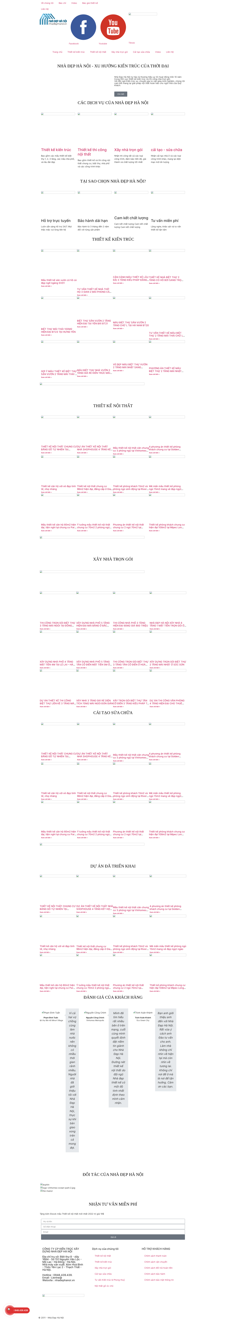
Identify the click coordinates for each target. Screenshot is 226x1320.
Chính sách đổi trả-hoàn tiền (158, 1268)
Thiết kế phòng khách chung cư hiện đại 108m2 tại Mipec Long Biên (167, 527)
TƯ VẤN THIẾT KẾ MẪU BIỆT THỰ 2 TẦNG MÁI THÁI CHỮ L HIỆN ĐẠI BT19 (166, 336)
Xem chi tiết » (46, 286)
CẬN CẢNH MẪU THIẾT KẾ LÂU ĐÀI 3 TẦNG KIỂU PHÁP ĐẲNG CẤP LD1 (130, 280)
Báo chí (62, 3)
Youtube (103, 43)
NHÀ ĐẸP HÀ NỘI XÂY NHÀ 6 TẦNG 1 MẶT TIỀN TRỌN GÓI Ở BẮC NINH (167, 625)
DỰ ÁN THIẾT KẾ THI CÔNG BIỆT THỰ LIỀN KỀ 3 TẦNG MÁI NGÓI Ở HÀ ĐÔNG (57, 703)
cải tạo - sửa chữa (166, 150)
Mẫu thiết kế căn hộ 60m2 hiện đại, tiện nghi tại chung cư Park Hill (58, 527)
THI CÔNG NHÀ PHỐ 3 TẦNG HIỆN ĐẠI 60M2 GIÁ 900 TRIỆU (130, 624)
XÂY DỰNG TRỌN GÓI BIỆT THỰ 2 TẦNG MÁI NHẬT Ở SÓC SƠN (168, 663)
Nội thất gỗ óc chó (104, 1286)
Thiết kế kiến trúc (76, 52)
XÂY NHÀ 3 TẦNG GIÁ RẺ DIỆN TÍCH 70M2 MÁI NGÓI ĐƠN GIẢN (94, 702)
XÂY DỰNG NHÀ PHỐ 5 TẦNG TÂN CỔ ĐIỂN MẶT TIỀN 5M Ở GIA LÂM (93, 664)
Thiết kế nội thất (98, 52)
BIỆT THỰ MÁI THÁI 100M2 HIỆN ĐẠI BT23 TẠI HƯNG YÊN (58, 330)
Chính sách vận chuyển (155, 1261)
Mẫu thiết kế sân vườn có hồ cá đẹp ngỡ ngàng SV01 (59, 281)
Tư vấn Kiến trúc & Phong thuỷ (110, 1280)
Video (74, 3)
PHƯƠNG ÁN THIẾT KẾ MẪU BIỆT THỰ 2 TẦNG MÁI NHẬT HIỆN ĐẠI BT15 (165, 371)
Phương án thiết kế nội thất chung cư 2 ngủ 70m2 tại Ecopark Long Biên (128, 527)
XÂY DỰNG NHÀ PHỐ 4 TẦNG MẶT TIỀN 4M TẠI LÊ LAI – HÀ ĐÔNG (56, 664)
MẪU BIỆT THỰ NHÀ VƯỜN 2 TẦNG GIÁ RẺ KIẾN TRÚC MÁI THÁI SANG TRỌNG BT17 (93, 373)
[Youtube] (123, 3)
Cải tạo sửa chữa (141, 52)
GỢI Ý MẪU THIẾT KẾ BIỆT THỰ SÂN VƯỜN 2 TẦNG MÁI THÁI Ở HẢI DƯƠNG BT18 (59, 374)
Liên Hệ (45, 9)
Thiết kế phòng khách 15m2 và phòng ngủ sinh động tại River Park (130, 489)
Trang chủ (57, 52)
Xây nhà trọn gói (119, 52)
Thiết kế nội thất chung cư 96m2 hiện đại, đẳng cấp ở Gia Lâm (94, 489)
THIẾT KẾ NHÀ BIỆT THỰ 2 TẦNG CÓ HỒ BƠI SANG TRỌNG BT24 (167, 280)
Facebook (74, 43)
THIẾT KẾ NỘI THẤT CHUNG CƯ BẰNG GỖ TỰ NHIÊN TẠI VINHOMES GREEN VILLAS (59, 449)
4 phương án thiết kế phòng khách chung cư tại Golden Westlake (164, 449)
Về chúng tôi (47, 3)
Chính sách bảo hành (154, 1274)
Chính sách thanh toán (155, 1255)
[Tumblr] (130, 3)
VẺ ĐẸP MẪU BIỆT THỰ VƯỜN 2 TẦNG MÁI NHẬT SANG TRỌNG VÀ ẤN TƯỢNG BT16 (130, 367)
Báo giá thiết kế (90, 3)
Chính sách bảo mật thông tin (159, 1280)
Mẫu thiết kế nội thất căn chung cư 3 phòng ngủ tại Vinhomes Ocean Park (131, 450)
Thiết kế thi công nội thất (92, 152)
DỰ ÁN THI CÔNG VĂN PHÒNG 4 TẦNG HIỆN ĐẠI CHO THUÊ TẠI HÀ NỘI (167, 703)
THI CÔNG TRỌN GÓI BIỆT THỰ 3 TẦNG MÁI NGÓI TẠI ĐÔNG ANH (57, 625)
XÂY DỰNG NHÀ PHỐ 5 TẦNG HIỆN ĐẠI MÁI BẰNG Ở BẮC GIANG (93, 625)
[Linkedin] (138, 3)
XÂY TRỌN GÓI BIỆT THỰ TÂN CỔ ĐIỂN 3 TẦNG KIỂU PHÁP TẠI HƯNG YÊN (131, 703)
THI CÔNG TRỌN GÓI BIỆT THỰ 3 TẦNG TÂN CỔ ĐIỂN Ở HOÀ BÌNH (131, 664)
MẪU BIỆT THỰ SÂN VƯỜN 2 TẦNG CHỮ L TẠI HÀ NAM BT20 (131, 324)
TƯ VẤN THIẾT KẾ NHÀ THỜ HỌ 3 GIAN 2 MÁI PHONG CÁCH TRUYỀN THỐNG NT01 (95, 292)
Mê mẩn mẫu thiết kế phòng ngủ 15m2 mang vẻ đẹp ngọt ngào (165, 489)
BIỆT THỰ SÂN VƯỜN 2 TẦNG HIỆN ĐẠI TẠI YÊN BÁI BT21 (94, 322)
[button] (113, 1194)
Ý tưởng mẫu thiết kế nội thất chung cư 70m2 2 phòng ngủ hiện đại (93, 527)
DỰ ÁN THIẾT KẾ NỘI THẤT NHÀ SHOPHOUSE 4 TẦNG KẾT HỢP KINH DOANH (94, 449)
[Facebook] (116, 3)
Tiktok (132, 42)
